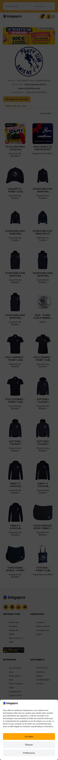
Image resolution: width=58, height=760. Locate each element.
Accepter (29, 736)
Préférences (29, 753)
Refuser (29, 744)
